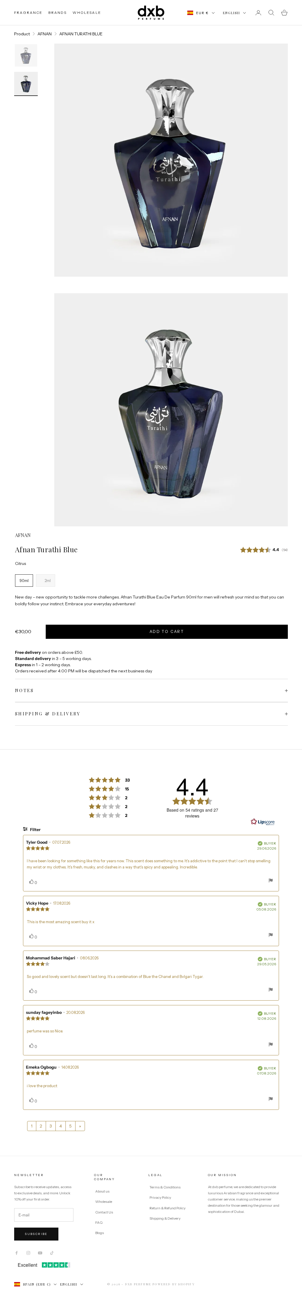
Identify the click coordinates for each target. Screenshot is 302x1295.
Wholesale (103, 1201)
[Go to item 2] (26, 84)
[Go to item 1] (26, 55)
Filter (35, 829)
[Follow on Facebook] (16, 1253)
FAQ (99, 1222)
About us (102, 1191)
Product (22, 34)
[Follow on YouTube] (40, 1253)
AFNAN (44, 34)
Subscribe (36, 1234)
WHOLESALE (87, 12)
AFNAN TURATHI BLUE (81, 34)
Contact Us (104, 1212)
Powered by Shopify (173, 1284)
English (231, 13)
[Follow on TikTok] (52, 1253)
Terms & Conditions (165, 1187)
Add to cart (167, 631)
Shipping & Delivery (165, 1218)
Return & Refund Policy (168, 1208)
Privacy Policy (161, 1197)
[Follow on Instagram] (28, 1253)
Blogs (99, 1233)
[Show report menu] (270, 881)
